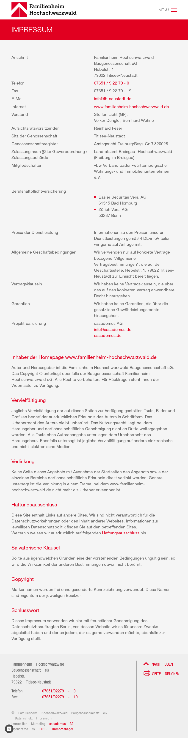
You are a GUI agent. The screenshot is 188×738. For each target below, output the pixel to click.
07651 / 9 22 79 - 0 (111, 82)
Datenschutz (24, 718)
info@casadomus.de (112, 329)
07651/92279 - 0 (59, 690)
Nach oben (162, 663)
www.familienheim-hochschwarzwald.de (131, 106)
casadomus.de (108, 335)
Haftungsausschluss (121, 532)
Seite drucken (166, 673)
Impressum (44, 718)
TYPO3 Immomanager (56, 728)
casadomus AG (61, 723)
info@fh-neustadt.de (112, 98)
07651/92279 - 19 (60, 696)
